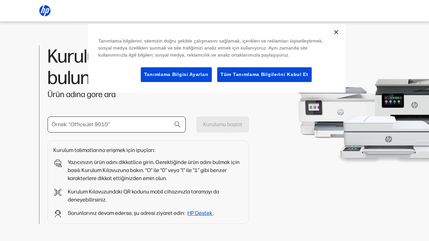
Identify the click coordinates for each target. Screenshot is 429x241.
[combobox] (117, 124)
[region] (217, 58)
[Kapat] (336, 32)
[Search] (177, 124)
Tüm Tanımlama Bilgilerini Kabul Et (264, 74)
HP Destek (200, 213)
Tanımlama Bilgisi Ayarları (176, 74)
